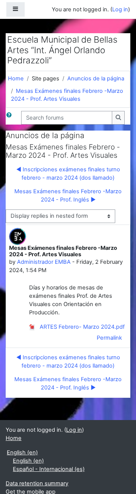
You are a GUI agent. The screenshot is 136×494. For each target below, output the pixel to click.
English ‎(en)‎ (22, 452)
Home (16, 78)
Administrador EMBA (44, 262)
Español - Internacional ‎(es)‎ (49, 469)
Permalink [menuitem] (109, 337)
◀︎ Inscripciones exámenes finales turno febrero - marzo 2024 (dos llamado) (68, 173)
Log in (120, 9)
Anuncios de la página (95, 78)
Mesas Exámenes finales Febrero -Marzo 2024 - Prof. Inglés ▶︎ (68, 195)
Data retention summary (37, 483)
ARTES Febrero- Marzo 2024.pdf (81, 326)
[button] (10, 118)
